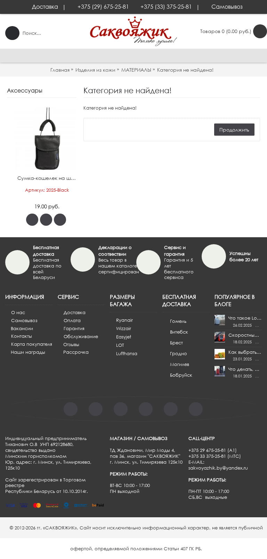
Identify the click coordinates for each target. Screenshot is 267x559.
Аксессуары (24, 90)
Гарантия (74, 328)
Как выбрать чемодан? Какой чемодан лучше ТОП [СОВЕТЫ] (245, 352)
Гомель (178, 321)
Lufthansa (126, 353)
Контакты (21, 336)
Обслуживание (81, 336)
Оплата (72, 320)
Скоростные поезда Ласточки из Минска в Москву (245, 335)
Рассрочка (76, 352)
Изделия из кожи (95, 70)
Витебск (179, 332)
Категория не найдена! (185, 70)
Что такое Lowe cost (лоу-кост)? (245, 318)
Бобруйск (181, 375)
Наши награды (28, 352)
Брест (176, 342)
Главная (60, 70)
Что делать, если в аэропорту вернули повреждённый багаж (245, 369)
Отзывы (71, 344)
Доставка (75, 312)
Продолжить (234, 130)
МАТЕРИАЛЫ (136, 70)
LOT (120, 345)
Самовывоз (24, 320)
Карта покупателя (31, 344)
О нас (18, 312)
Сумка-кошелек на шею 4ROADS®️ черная (43, 178)
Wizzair (123, 328)
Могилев (179, 364)
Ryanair (124, 320)
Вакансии (22, 328)
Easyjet (123, 337)
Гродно (178, 353)
